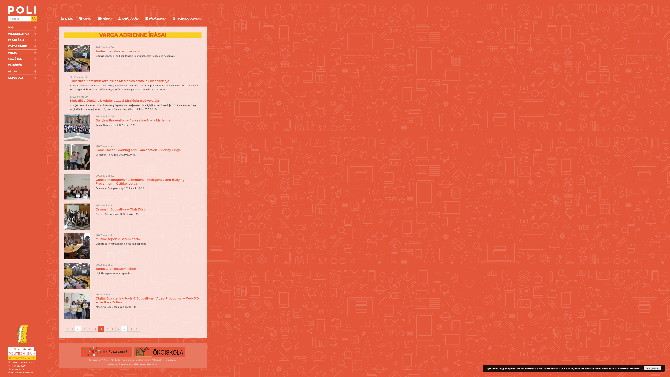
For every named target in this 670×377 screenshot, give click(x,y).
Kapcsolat (16, 78)
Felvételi (15, 59)
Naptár (87, 18)
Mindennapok (18, 34)
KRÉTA (69, 18)
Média (12, 52)
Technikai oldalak (188, 18)
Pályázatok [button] (157, 18)
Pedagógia (16, 40)
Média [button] (106, 18)
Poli (11, 27)
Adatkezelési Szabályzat (628, 368)
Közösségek (17, 46)
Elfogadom (652, 368)
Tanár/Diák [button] (130, 18)
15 (131, 328)
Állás (12, 71)
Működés (15, 65)
